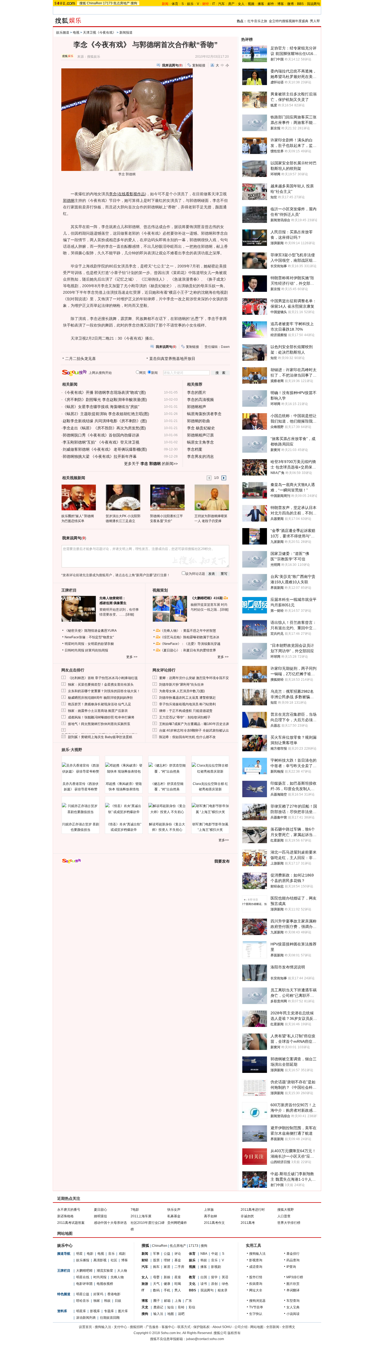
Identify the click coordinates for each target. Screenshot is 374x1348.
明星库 (81, 1311)
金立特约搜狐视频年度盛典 (288, 21)
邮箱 (167, 1301)
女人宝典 (293, 1307)
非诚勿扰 (247, 1216)
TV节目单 (256, 1307)
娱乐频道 (62, 32)
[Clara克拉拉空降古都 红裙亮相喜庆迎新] (210, 768)
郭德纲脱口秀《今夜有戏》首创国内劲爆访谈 (101, 435)
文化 (192, 1284)
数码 (156, 1290)
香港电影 (113, 1294)
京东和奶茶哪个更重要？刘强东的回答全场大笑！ (104, 691)
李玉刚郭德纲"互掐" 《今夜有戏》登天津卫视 (101, 442)
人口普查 (283, 1216)
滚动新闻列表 (86, 1318)
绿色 (225, 1284)
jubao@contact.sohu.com (205, 1339)
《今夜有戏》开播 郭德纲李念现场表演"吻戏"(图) (104, 392)
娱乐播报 (82, 1260)
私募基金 (173, 1216)
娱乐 (190, 4)
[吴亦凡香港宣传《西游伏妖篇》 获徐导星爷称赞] (80, 768)
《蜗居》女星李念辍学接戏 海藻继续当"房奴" (101, 406)
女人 (241, 4)
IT (213, 4)
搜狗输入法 (257, 1254)
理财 (167, 1260)
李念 (113, 194)
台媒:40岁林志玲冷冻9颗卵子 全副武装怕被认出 (194, 730)
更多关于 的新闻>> (151, 463)
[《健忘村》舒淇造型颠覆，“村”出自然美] (167, 768)
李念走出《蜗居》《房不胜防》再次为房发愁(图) (104, 428)
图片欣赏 (293, 1284)
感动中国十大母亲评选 (110, 1223)
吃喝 (177, 1284)
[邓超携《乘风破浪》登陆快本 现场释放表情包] (123, 768)
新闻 (145, 1254)
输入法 (158, 1314)
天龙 (145, 1307)
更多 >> (131, 657)
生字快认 (255, 1314)
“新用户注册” (144, 575)
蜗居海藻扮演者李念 (204, 414)
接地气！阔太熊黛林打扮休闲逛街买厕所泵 (99, 724)
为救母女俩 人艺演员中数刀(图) (182, 691)
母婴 (156, 1277)
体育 (175, 4)
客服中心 (168, 1327)
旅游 (145, 1284)
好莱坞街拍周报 (96, 650)
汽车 (221, 4)
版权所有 (234, 1333)
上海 (178, 1301)
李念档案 (194, 449)
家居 (167, 1267)
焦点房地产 (121, 3)
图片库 (123, 1311)
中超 (214, 1254)
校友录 (223, 1290)
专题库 (109, 1311)
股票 (156, 1260)
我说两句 (313, 4)
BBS (300, 4)
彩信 (192, 1307)
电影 (90, 1254)
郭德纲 (68, 200)
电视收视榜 (105, 1284)
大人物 (122, 1271)
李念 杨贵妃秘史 (201, 428)
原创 (214, 1284)
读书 (203, 1284)
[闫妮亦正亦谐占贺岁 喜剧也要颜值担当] (80, 809)
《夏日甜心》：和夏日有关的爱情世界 (188, 650)
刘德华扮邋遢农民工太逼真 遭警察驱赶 (187, 698)
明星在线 (82, 1277)
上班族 (209, 1210)
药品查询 (293, 1260)
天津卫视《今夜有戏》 (99, 32)
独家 (96, 1301)
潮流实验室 (105, 1271)
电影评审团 (84, 1284)
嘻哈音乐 (82, 1301)
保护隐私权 (201, 1327)
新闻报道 (126, 32)
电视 (76, 32)
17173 (108, 3)
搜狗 (134, 3)
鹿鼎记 (158, 1307)
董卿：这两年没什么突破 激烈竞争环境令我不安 (194, 678)
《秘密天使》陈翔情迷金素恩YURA (91, 631)
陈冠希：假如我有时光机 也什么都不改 (187, 737)
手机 (167, 1290)
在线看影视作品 (131, 194)
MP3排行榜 (294, 1277)
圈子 (156, 1301)
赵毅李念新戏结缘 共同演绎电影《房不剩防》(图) (105, 421)
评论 (177, 1254)
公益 (167, 1254)
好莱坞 (98, 1294)
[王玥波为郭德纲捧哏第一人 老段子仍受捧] (211, 497)
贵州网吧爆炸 (177, 1223)
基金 (177, 1260)
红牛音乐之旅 (257, 21)
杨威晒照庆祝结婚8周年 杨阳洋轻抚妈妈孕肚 (100, 698)
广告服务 (152, 1327)
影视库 (95, 1311)
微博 (290, 4)
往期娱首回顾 (110, 1318)
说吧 (181, 1314)
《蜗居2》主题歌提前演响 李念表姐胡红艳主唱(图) (106, 414)
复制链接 (198, 65)
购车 (156, 1267)
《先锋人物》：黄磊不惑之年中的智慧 (188, 631)
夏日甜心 (100, 1210)
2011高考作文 (214, 1223)
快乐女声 (173, 1210)
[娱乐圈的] (78, 497)
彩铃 (181, 1307)
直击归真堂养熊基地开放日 (172, 358)
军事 (156, 1254)
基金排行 (293, 1254)
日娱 (118, 1301)
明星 (79, 1254)
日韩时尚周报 (74, 650)
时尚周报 (100, 1277)
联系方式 (184, 1327)
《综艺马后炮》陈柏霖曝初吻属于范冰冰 (189, 637)
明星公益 (82, 1294)
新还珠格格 (65, 1216)
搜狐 (82, 3)
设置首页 (85, 1327)
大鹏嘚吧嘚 (84, 1271)
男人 (177, 1290)
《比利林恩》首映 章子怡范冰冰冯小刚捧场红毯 (103, 678)
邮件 (270, 4)
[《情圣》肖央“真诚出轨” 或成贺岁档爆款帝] (123, 809)
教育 (192, 1277)
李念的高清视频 (200, 399)
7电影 (135, 1210)
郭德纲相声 (196, 406)
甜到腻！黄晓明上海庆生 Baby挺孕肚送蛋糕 (100, 737)
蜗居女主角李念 (200, 442)
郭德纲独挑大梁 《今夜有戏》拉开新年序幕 (100, 456)
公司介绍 (241, 1327)
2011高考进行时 (253, 1210)
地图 (170, 1314)
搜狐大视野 (285, 1210)
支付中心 (120, 1327)
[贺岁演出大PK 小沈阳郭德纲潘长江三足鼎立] (123, 497)
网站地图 (256, 1327)
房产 (231, 4)
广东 (188, 1301)
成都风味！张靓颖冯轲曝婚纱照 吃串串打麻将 (101, 717)
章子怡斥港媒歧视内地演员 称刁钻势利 (187, 704)
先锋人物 (117, 1277)
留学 (214, 1277)
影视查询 (255, 1260)
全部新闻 (272, 1327)
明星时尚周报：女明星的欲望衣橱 (89, 644)
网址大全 (255, 1290)
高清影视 (100, 1260)
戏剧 (122, 1254)
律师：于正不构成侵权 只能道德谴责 (185, 711)
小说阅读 (293, 1314)
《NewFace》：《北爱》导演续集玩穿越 (190, 644)
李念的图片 (196, 392)
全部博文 (288, 1327)
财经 (145, 1260)
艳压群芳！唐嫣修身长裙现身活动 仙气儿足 (99, 704)
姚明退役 (100, 1216)
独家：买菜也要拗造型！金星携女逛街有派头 (101, 684)
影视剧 (216, 1267)
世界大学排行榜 (288, 1223)
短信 (170, 1307)
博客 (280, 4)
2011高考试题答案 (71, 1223)
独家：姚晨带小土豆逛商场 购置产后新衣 (98, 711)
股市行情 (255, 1277)
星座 (177, 1277)
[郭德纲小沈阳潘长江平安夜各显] (167, 497)
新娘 (167, 1277)
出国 (203, 1277)
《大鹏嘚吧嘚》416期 (207, 598)
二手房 (179, 1267)
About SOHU (222, 1327)
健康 (167, 1284)
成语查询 (255, 1267)
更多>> (223, 840)
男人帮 (315, 21)
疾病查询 (255, 1284)
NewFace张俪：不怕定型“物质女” (89, 637)
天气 (156, 1284)
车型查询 (293, 1301)
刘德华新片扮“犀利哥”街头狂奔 (181, 684)
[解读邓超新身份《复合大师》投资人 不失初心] (167, 809)
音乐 (111, 1254)
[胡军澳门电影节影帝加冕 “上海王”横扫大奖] (210, 809)
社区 (114, 1260)
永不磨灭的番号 (68, 1210)
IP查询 (291, 1267)
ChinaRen (94, 3)
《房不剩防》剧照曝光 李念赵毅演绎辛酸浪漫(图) (105, 399)
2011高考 (248, 1223)
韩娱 (107, 1301)
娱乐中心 (65, 1245)
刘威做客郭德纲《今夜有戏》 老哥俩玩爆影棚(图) (105, 449)
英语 (225, 1277)
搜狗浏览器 (257, 1301)
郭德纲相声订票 (200, 435)
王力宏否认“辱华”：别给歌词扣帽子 (185, 717)
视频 (251, 4)
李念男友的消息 (200, 456)
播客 (261, 4)
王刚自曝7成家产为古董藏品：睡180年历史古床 (194, 724)
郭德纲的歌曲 (198, 421)
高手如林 (210, 1216)
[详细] (130, 614)
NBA (203, 1254)
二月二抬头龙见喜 (80, 358)
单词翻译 (293, 1290)
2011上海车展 (141, 1216)
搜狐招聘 (136, 1327)
